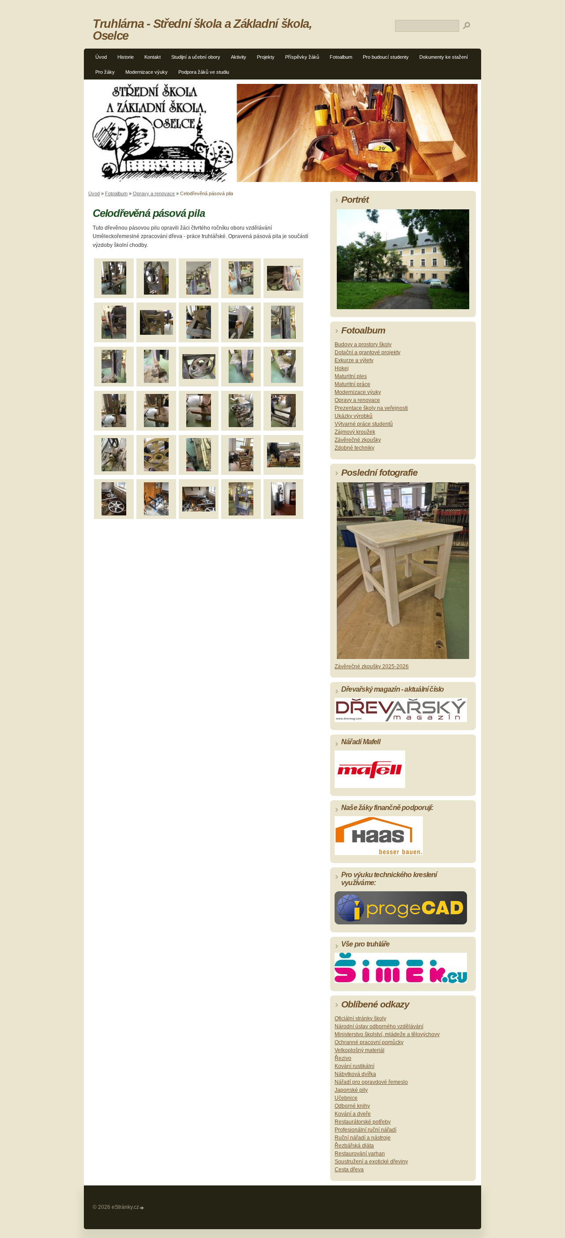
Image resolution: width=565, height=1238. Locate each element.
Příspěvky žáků (302, 57)
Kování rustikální (354, 1066)
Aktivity (238, 57)
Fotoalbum (341, 57)
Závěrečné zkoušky (358, 440)
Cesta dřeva (349, 1169)
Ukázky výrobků (354, 416)
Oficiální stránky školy (360, 1018)
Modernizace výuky (146, 72)
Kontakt (152, 57)
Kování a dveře (353, 1114)
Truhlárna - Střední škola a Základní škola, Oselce (202, 29)
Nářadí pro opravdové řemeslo (371, 1082)
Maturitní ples (351, 376)
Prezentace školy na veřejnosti (371, 408)
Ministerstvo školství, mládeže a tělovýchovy (387, 1034)
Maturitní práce (352, 384)
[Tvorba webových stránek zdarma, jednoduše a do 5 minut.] (142, 1208)
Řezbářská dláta (354, 1146)
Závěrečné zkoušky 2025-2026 (372, 666)
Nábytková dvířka (355, 1074)
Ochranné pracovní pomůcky (369, 1042)
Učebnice (346, 1098)
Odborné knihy (352, 1106)
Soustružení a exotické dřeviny (371, 1161)
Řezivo (343, 1058)
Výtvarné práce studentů (364, 424)
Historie (125, 57)
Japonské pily (351, 1090)
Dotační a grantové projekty (367, 352)
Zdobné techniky (354, 448)
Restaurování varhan (360, 1154)
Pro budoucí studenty (386, 57)
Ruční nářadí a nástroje (363, 1138)
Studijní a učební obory (195, 57)
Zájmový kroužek (355, 432)
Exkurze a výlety (354, 360)
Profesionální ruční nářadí (365, 1130)
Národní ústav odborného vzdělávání (379, 1026)
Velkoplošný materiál (359, 1050)
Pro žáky (105, 72)
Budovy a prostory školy (363, 344)
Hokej (342, 368)
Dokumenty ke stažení (443, 57)
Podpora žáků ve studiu (203, 72)
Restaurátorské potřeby (363, 1122)
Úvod (101, 57)
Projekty (266, 57)
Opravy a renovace (154, 193)
